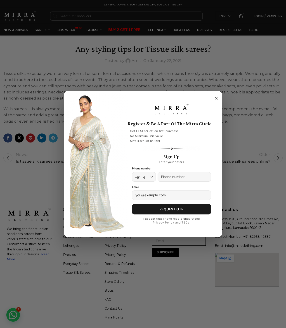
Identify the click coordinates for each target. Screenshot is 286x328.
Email (135, 187)
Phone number (142, 168)
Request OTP (171, 209)
